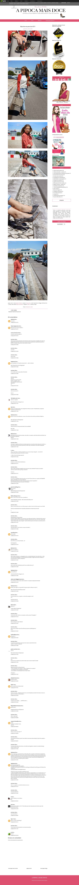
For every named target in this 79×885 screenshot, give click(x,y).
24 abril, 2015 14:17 (14, 786)
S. (11, 450)
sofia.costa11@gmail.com (16, 579)
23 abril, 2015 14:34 (14, 601)
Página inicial (29, 868)
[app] (63, 80)
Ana (11, 407)
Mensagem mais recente (13, 868)
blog (26, 20)
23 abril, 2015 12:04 (14, 456)
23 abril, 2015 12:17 (14, 473)
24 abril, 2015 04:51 (14, 740)
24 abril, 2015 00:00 (14, 717)
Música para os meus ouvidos (59, 183)
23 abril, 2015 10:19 (14, 335)
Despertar (13, 361)
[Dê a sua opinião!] (12, 310)
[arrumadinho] (70, 80)
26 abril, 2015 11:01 (14, 828)
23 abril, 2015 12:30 (14, 492)
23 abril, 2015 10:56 (14, 394)
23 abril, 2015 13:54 (14, 566)
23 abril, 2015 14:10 (14, 582)
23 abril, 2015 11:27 (14, 403)
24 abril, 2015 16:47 (14, 793)
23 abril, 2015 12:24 (14, 483)
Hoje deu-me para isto (16, 311)
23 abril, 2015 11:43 (14, 446)
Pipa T (12, 819)
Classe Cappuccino (15, 326)
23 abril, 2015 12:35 (14, 501)
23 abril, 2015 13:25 (14, 551)
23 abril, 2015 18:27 (14, 681)
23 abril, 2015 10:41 (14, 385)
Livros (32, 20)
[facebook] (54, 80)
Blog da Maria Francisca (16, 705)
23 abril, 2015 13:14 (14, 544)
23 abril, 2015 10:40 (14, 366)
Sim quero (55, 194)
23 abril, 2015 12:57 (14, 522)
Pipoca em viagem (56, 189)
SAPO (3, 1)
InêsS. (12, 684)
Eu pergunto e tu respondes (58, 177)
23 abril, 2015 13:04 (14, 528)
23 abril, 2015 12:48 (14, 512)
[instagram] (57, 80)
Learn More (63, 2)
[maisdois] (66, 80)
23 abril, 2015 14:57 (14, 610)
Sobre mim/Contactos (50, 20)
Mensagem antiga (43, 868)
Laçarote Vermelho (15, 721)
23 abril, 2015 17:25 (14, 654)
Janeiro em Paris (14, 649)
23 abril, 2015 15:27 (14, 623)
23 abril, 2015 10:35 (14, 351)
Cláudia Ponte (14, 678)
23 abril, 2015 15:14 (14, 616)
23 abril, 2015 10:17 (14, 329)
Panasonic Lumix (29, 306)
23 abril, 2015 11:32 (14, 411)
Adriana (12, 433)
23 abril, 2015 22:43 (14, 695)
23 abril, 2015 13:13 (14, 535)
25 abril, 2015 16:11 (14, 822)
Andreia (12, 319)
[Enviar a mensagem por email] (11, 310)
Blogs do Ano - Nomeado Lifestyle (58, 25)
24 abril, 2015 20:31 (14, 800)
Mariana (12, 548)
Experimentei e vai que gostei (58, 178)
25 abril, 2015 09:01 (14, 815)
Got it (68, 2)
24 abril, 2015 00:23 (14, 726)
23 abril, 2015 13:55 (14, 575)
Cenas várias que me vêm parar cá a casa (61, 173)
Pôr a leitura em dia (57, 192)
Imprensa (39, 20)
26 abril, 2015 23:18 (14, 835)
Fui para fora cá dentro (57, 180)
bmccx (12, 604)
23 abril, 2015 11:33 (14, 421)
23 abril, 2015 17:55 (14, 662)
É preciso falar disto (57, 196)
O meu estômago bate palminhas (59, 187)
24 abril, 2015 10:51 (14, 759)
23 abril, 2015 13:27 (14, 560)
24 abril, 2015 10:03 (14, 748)
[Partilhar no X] (13, 310)
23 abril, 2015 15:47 (14, 637)
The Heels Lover (14, 398)
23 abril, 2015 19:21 (14, 687)
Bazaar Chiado (19, 303)
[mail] (60, 80)
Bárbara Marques (14, 495)
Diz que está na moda (57, 176)
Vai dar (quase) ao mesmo (58, 195)
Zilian (28, 304)
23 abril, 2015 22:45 (14, 702)
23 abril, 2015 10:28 (14, 344)
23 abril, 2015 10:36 (14, 357)
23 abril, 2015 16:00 (14, 645)
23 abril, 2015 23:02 (14, 711)
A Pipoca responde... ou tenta (58, 171)
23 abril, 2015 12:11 (14, 463)
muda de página (44, 880)
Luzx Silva (13, 532)
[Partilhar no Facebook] (15, 310)
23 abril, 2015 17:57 (14, 674)
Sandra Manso (14, 634)
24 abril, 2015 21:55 (14, 808)
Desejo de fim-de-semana (58, 174)
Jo (11, 832)
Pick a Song (55, 188)
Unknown (13, 414)
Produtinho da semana (57, 191)
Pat (11, 804)
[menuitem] (8, 1)
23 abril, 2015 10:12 (14, 322)
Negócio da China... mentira (58, 184)
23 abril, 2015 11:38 (14, 430)
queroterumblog (14, 487)
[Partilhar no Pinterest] (16, 310)
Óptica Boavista (19, 304)
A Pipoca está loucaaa (57, 170)
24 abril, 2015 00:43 (14, 733)
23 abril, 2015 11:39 (14, 439)
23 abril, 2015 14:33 (14, 591)
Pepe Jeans (28, 303)
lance (35, 880)
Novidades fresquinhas (57, 185)
